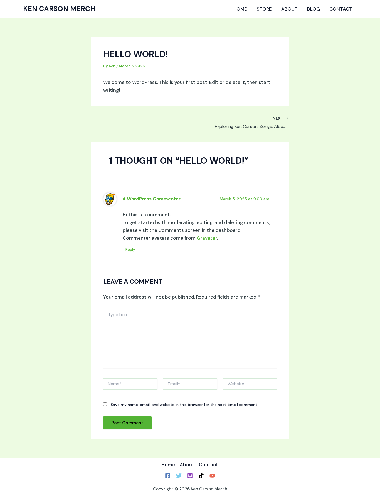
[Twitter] (179, 475)
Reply (130, 249)
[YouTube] (212, 475)
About (289, 9)
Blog (313, 9)
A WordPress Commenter (151, 199)
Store (264, 9)
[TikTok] (201, 475)
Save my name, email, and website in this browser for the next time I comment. (184, 404)
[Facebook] (168, 475)
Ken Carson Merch (59, 8)
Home (240, 9)
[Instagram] (190, 475)
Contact (340, 9)
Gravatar (207, 238)
